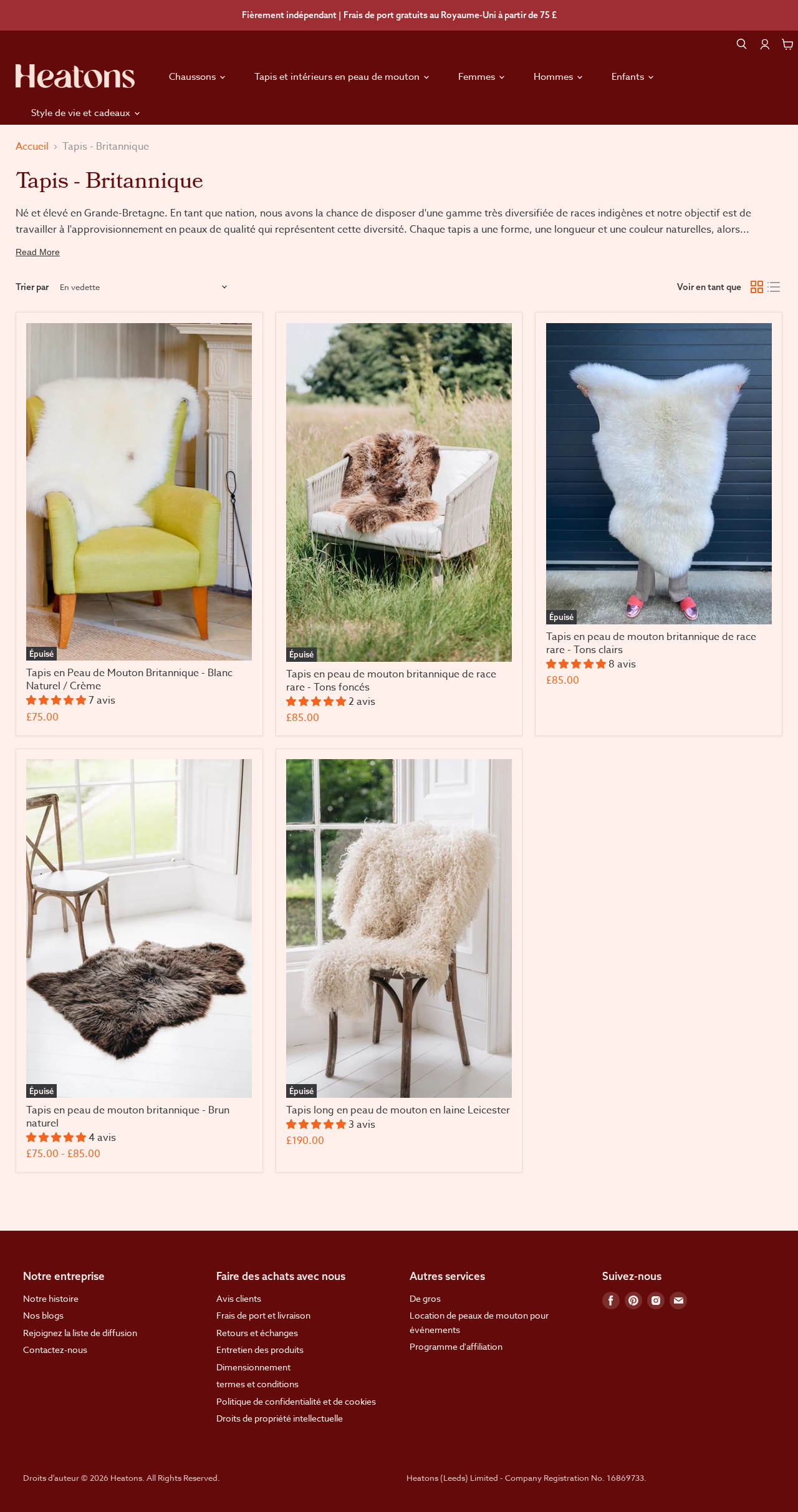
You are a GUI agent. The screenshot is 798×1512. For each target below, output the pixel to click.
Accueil (32, 146)
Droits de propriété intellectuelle (279, 1418)
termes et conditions (257, 1384)
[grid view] (757, 287)
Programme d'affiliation (456, 1346)
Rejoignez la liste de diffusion (80, 1333)
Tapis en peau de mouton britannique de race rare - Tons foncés (391, 681)
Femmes (478, 77)
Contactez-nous (55, 1349)
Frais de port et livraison (263, 1315)
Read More (38, 252)
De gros (425, 1298)
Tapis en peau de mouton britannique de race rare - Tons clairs (651, 643)
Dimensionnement (253, 1367)
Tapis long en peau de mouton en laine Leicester (398, 1110)
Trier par (32, 287)
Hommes (554, 77)
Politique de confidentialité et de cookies (296, 1401)
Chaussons (193, 77)
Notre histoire (51, 1298)
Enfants (629, 77)
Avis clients (238, 1298)
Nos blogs (43, 1315)
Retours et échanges (257, 1333)
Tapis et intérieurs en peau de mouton (338, 77)
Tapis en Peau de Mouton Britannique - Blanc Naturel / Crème (129, 680)
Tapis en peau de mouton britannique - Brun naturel (127, 1117)
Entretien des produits (260, 1349)
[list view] (774, 287)
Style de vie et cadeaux (82, 113)
